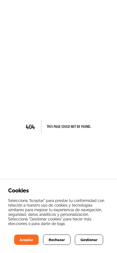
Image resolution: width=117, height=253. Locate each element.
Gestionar (89, 240)
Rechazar (57, 240)
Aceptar (26, 240)
